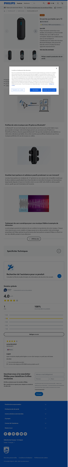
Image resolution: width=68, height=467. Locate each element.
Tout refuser (35, 90)
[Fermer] (56, 68)
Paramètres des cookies (17, 90)
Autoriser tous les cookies (49, 90)
